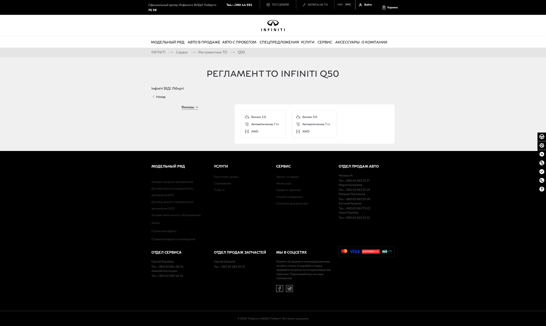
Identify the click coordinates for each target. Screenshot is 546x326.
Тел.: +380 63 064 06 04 (167, 266)
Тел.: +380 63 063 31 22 (354, 217)
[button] (390, 7)
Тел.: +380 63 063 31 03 (354, 189)
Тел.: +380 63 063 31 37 (354, 180)
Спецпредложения (279, 42)
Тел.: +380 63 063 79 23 (354, 208)
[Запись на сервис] (541, 145)
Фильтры (188, 107)
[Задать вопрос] (541, 189)
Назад (161, 97)
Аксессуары (347, 42)
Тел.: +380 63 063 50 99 (354, 199)
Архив (155, 222)
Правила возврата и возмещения (173, 239)
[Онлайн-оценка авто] (541, 171)
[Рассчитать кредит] (541, 154)
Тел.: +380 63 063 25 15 (229, 266)
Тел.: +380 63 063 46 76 (167, 275)
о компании (374, 42)
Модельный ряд (167, 42)
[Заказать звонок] (541, 180)
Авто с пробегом (239, 42)
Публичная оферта (163, 231)
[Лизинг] (541, 163)
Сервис (325, 42)
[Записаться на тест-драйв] (541, 136)
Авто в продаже (204, 42)
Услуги (307, 42)
